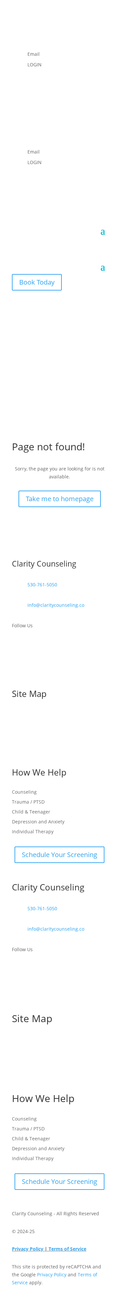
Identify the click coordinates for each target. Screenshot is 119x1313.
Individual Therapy (33, 832)
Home (18, 713)
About (18, 723)
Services (21, 733)
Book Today (37, 282)
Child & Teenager (31, 812)
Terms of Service (67, 1249)
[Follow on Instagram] (17, 31)
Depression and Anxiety (38, 822)
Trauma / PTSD (28, 802)
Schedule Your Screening (59, 854)
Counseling (24, 792)
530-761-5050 (42, 584)
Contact (20, 753)
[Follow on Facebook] (30, 31)
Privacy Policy (28, 1249)
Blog (16, 743)
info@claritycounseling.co (55, 605)
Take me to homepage (60, 498)
